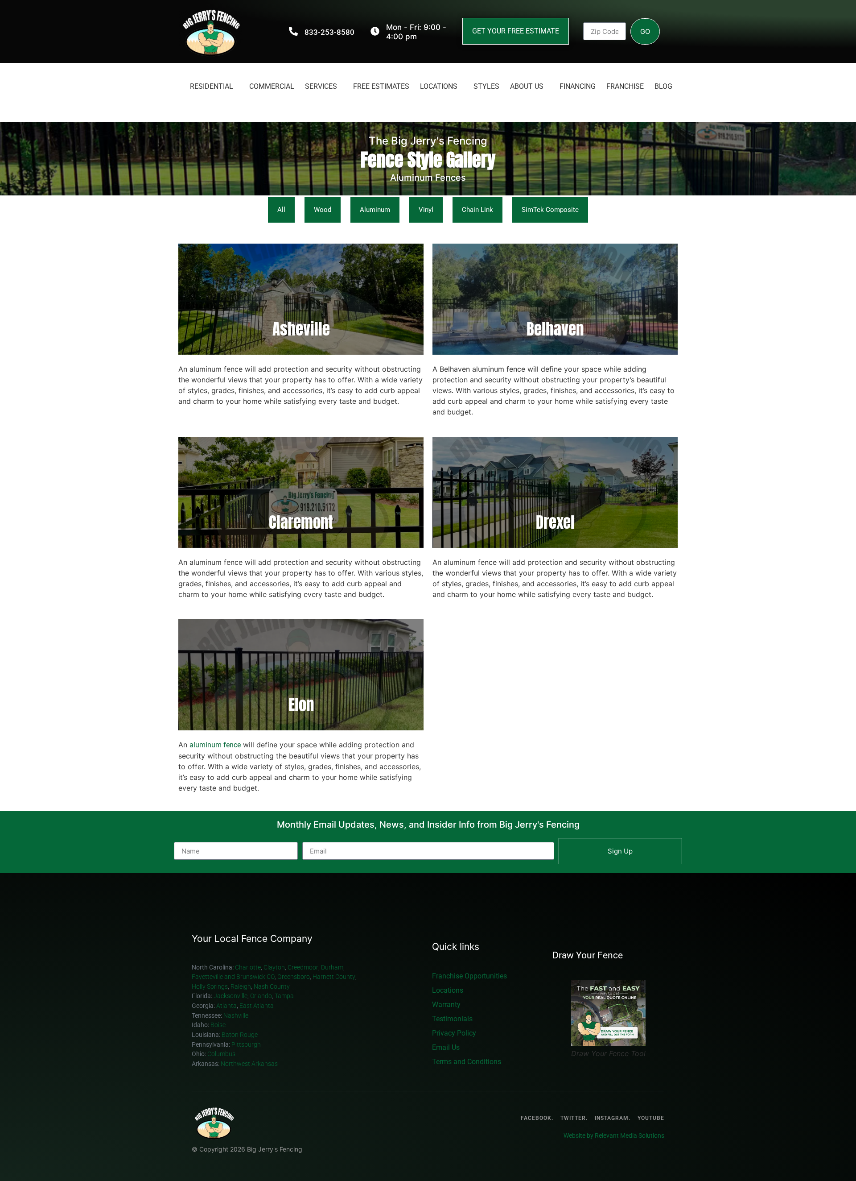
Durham (332, 967)
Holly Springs (210, 986)
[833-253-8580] (293, 31)
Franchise (625, 86)
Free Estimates (381, 86)
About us (526, 86)
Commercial (271, 86)
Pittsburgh (246, 1044)
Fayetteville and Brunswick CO (233, 977)
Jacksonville (230, 996)
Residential (211, 86)
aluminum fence (215, 745)
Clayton (274, 967)
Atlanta (226, 1006)
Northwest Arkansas (249, 1064)
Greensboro (293, 977)
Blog (663, 86)
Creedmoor (303, 967)
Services (321, 86)
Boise (218, 1025)
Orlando (261, 996)
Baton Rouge (240, 1035)
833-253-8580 (329, 32)
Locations (438, 86)
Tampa (284, 996)
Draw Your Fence (587, 955)
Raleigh (240, 986)
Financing (578, 86)
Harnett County (334, 977)
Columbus (221, 1054)
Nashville (236, 1015)
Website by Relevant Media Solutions (614, 1135)
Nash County (272, 986)
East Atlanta (256, 1006)
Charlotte (248, 967)
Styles (486, 86)
